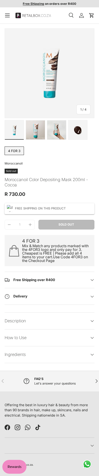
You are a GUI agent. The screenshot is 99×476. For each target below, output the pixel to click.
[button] (92, 15)
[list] (49, 73)
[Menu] (7, 15)
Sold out (66, 224)
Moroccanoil (14, 163)
